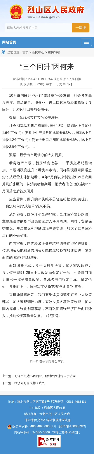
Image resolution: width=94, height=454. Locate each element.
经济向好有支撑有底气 (29, 383)
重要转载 (54, 52)
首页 (26, 52)
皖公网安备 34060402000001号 (34, 426)
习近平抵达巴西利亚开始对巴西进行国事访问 (45, 376)
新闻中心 (38, 52)
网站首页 (9, 42)
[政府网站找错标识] (49, 441)
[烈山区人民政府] (47, 11)
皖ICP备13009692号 (73, 426)
